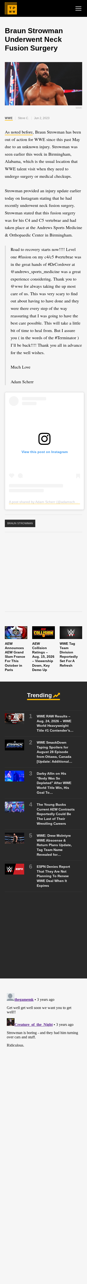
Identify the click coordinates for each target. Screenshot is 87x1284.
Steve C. (23, 118)
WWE (9, 118)
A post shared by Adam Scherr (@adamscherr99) (46, 502)
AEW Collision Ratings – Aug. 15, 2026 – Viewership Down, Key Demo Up (43, 657)
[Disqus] (43, 1051)
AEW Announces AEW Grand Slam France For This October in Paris (15, 657)
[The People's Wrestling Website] (11, 8)
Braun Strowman (20, 523)
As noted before (19, 132)
